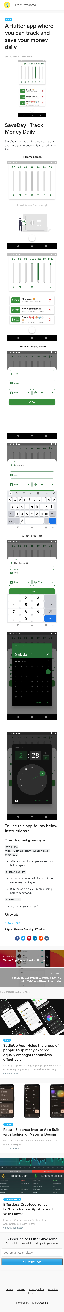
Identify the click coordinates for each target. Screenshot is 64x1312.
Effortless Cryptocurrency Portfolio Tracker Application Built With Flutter (31, 1209)
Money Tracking (24, 929)
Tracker (40, 929)
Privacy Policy (36, 1289)
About (9, 1289)
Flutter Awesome (24, 5)
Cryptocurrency (12, 1199)
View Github (12, 922)
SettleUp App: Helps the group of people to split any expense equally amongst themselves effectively (31, 1052)
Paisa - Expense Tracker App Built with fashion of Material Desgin (31, 1132)
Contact (21, 1289)
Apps (8, 19)
